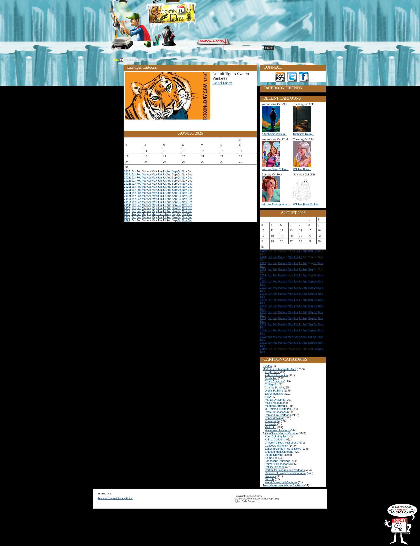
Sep (174, 171)
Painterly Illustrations (277, 464)
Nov (184, 177)
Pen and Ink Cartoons (278, 415)
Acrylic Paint (272, 372)
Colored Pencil (274, 387)
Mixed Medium (273, 402)
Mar (144, 174)
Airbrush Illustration (276, 375)
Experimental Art (274, 393)
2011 (127, 214)
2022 (127, 180)
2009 (127, 220)
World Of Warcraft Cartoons (281, 482)
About (128, 48)
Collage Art (271, 384)
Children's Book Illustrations (281, 442)
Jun (160, 174)
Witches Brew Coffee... (275, 169)
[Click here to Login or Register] (282, 40)
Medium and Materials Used (279, 369)
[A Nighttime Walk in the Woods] (272, 131)
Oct (179, 171)
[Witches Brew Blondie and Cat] (303, 166)
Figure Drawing (274, 454)
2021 (127, 183)
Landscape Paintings (277, 461)
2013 (127, 208)
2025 (127, 171)
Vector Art (270, 427)
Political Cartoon (275, 467)
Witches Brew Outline (305, 204)
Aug (168, 171)
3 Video (267, 366)
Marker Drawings (275, 399)
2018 (127, 192)
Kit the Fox (271, 457)
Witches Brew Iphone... (275, 204)
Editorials (145, 48)
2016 (127, 199)
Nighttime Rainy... (303, 134)
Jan (134, 174)
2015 (127, 202)
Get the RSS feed (280, 77)
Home (114, 48)
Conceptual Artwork (276, 445)
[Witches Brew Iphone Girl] (272, 201)
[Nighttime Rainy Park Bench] (303, 131)
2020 (127, 186)
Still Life (269, 479)
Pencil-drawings (274, 418)
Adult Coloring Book (277, 436)
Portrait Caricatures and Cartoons (285, 470)
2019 (127, 189)
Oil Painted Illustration (278, 409)
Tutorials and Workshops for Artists (283, 485)
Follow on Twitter (292, 77)
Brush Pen (271, 378)
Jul (164, 171)
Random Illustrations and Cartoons (285, 473)
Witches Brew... (302, 169)
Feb (139, 174)
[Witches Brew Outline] (303, 201)
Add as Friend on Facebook (304, 77)
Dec (189, 177)
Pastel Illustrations (276, 412)
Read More (222, 83)
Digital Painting (274, 390)
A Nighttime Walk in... (274, 134)
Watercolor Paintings (277, 430)
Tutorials (164, 48)
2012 (127, 211)
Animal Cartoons (275, 439)
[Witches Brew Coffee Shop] (272, 166)
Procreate (270, 424)
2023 (127, 177)
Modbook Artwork (275, 405)
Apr (149, 177)
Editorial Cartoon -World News (283, 448)
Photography (272, 421)
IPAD (268, 396)
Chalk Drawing (274, 381)
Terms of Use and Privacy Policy (115, 498)
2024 (127, 174)
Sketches (270, 476)
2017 (127, 196)
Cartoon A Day (182, 14)
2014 (127, 205)
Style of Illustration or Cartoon (280, 433)
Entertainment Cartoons (279, 451)
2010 (127, 217)
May (154, 174)
